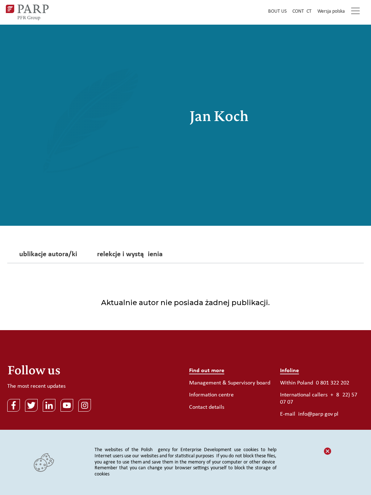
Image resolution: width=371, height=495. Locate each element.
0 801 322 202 (332, 383)
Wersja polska (331, 11)
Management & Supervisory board (229, 383)
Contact (302, 11)
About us (276, 11)
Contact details (206, 407)
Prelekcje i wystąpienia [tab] (128, 254)
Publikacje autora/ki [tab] (46, 254)
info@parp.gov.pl (318, 414)
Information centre (211, 395)
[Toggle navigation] (355, 12)
